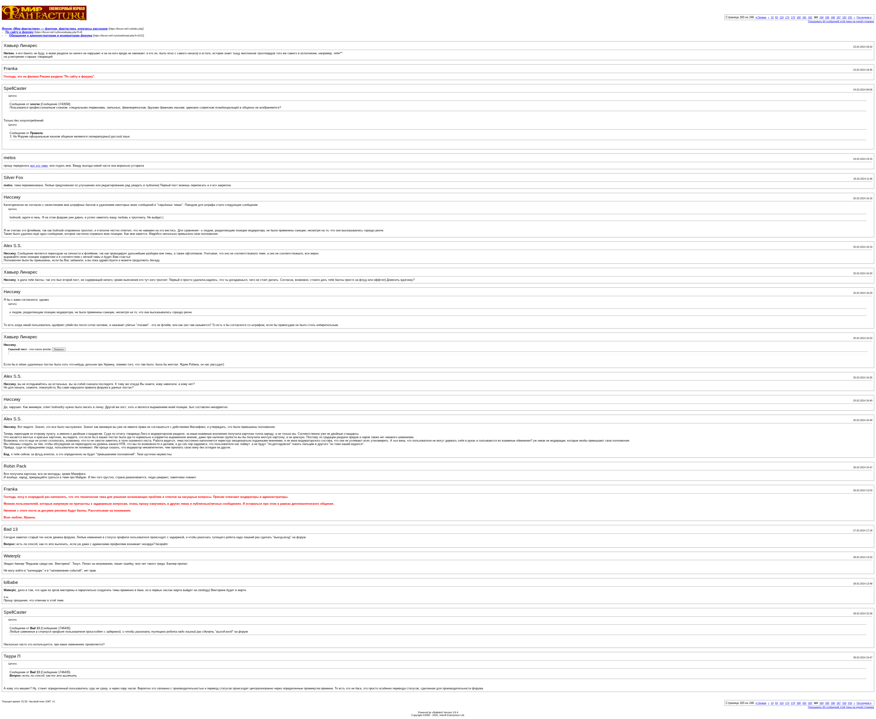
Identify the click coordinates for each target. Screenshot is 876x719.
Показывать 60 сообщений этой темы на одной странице (841, 21)
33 (772, 17)
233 (850, 17)
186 (833, 17)
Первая (761, 17)
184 (821, 17)
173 (787, 17)
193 (844, 17)
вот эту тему (39, 165)
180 (799, 17)
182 (810, 17)
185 (827, 17)
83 (776, 17)
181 (804, 17)
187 (839, 17)
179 (793, 17)
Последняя (864, 17)
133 (782, 17)
